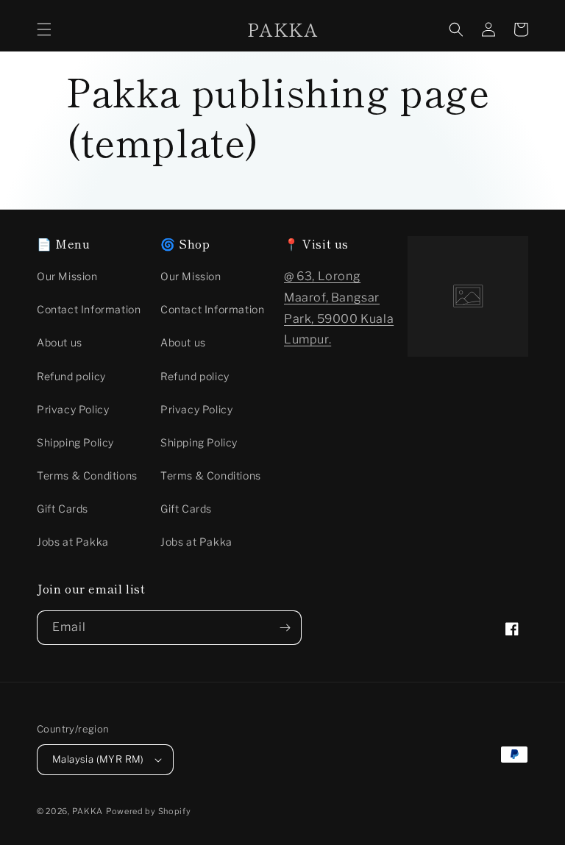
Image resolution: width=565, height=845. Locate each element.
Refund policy (71, 376)
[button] (44, 29)
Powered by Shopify (148, 811)
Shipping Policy (75, 442)
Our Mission (67, 276)
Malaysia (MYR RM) (98, 759)
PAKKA (88, 811)
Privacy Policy (73, 409)
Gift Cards (62, 508)
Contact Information (89, 309)
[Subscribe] (285, 627)
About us (59, 342)
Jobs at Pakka (73, 541)
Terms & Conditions (87, 475)
